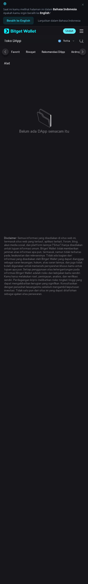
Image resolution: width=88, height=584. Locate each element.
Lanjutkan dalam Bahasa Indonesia (59, 20)
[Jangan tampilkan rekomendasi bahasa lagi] (83, 4)
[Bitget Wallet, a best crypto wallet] (20, 31)
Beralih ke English (18, 20)
